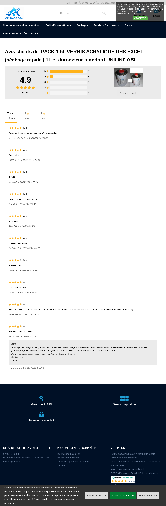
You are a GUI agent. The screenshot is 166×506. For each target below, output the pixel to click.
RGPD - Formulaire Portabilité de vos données (134, 473)
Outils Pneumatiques (58, 25)
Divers (128, 25)
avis (25, 92)
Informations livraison (68, 457)
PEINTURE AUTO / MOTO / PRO (21, 33)
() (131, 481)
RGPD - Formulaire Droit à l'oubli (127, 469)
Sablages (82, 25)
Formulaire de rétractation (124, 457)
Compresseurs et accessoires (21, 25)
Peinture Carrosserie (106, 25)
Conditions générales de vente (73, 461)
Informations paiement (68, 454)
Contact (61, 465)
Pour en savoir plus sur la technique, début (133, 454)
